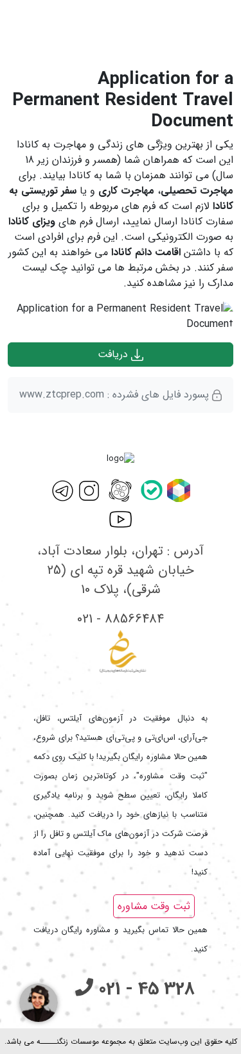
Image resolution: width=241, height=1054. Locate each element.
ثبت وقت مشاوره (154, 906)
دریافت (114, 354)
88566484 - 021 (120, 619)
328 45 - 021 (144, 989)
